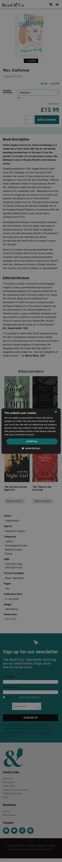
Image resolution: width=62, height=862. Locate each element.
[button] (31, 448)
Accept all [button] (32, 441)
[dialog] (31, 431)
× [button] (56, 412)
